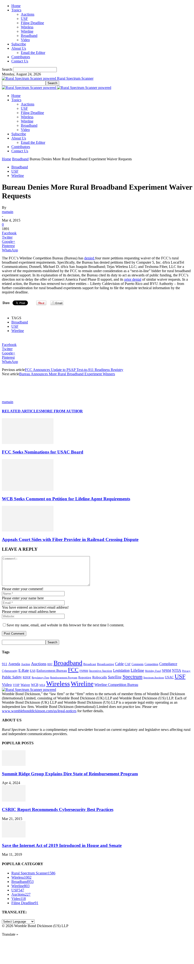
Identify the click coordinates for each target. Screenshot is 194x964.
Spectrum (132, 677)
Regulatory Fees (40, 677)
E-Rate (23, 670)
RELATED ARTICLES (21, 411)
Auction (25, 664)
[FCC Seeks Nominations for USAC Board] (27, 443)
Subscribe (18, 44)
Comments (138, 664)
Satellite (115, 677)
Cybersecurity (10, 670)
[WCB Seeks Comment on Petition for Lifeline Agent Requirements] (27, 490)
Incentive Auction (100, 670)
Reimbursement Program (63, 677)
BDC (50, 664)
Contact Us (19, 61)
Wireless (27, 27)
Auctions (27, 14)
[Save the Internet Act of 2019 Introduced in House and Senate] (14, 836)
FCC (73, 670)
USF (24, 19)
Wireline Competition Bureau (116, 685)
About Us (18, 48)
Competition (151, 664)
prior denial (132, 279)
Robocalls (99, 677)
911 (4, 664)
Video (25, 40)
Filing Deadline (32, 23)
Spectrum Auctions (153, 677)
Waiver (25, 685)
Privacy (186, 670)
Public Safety (12, 677)
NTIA (176, 670)
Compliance (168, 664)
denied (89, 258)
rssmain (7, 212)
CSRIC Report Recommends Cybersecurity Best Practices (57, 809)
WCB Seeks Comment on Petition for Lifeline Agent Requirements (66, 498)
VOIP (16, 685)
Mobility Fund (153, 670)
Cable (119, 664)
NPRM (166, 670)
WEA (42, 685)
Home (16, 6)
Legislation (121, 670)
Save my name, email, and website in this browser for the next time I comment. (65, 625)
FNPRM (83, 671)
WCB (34, 685)
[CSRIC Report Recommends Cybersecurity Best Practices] (14, 800)
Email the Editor (33, 53)
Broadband (29, 36)
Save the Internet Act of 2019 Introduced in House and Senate (62, 845)
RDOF (27, 677)
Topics (16, 10)
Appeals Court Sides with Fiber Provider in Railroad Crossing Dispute (70, 539)
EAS (32, 670)
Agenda (14, 664)
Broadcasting (105, 664)
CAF (128, 664)
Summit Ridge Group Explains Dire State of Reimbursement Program (70, 773)
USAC (169, 677)
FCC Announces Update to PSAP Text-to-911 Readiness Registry (74, 370)
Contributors (20, 57)
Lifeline (137, 670)
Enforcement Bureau (51, 670)
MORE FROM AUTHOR (62, 411)
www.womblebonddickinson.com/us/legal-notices (39, 711)
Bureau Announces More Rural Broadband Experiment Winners (67, 374)
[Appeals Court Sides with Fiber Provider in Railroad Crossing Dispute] (27, 530)
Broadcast (89, 664)
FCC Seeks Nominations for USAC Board (42, 451)
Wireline (27, 31)
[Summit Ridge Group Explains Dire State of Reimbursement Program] (14, 765)
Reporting (84, 677)
